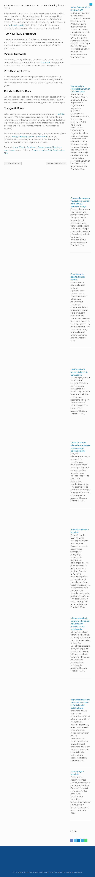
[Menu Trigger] (91, 5)
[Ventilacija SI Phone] (85, 840)
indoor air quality (16, 25)
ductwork (45, 62)
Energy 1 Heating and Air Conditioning (29, 136)
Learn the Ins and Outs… (56, 163)
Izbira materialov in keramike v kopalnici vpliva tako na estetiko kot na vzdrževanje (80, 623)
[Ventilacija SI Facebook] (71, 840)
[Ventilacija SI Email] (82, 840)
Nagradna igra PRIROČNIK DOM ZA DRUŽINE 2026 (80, 89)
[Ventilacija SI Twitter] (75, 840)
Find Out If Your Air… (12, 163)
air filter (61, 114)
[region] (47, 859)
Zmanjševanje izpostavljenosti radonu (78, 277)
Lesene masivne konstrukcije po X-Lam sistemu (79, 372)
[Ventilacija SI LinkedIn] (78, 840)
